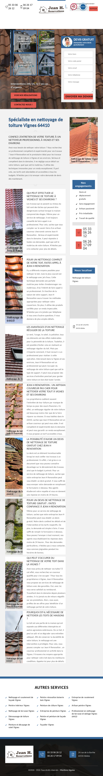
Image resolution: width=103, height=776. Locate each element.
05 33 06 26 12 (13, 7)
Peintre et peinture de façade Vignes (53, 718)
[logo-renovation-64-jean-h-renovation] (51, 9)
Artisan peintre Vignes (81, 706)
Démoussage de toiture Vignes (19, 718)
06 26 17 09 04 (27, 7)
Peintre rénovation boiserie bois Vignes (52, 698)
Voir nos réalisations (25, 96)
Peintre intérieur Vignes (19, 706)
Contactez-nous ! (23, 105)
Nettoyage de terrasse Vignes (21, 711)
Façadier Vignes (47, 725)
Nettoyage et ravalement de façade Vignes (21, 698)
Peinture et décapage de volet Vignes (19, 726)
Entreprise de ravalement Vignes (83, 698)
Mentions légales (67, 770)
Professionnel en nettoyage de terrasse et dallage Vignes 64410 (84, 714)
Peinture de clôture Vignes (51, 706)
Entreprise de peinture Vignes (53, 711)
